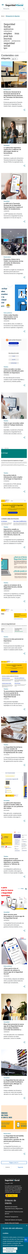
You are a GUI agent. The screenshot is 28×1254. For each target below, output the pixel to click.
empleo (8, 33)
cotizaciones (8, 31)
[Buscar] (24, 9)
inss (17, 33)
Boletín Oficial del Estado (12, 1223)
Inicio (2, 16)
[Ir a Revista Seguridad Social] (16, 4)
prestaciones (16, 41)
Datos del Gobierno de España (13, 1220)
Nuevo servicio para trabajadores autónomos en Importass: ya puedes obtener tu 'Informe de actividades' (13, 862)
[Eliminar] (15, 58)
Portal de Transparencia (11, 1216)
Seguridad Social (9, 25)
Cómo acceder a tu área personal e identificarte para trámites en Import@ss (14, 371)
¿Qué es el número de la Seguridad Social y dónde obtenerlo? (13, 587)
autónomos (8, 29)
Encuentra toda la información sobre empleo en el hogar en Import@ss (13, 477)
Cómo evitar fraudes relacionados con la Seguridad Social (11, 316)
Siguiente (20, 1167)
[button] (24, 110)
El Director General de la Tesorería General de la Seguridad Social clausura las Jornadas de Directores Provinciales (13, 95)
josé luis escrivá (8, 37)
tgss (5, 48)
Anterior (7, 1167)
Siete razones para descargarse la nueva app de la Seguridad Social (14, 916)
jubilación (7, 41)
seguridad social (9, 44)
